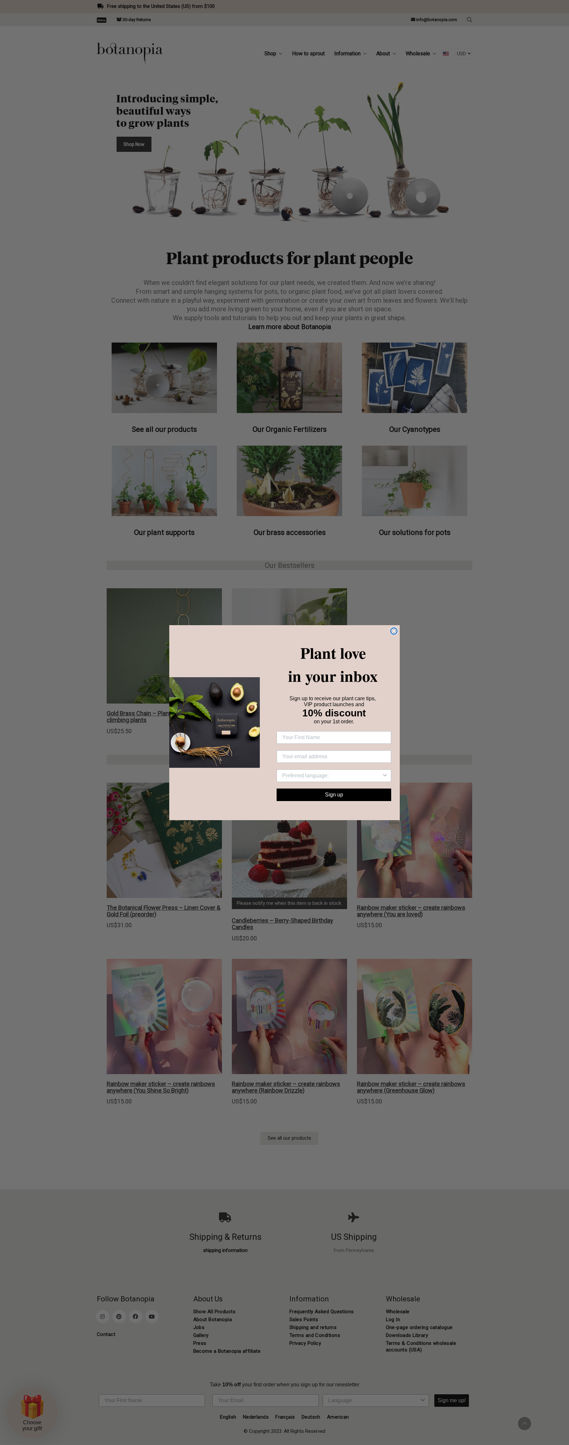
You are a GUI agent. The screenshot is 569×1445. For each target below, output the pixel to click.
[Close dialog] (394, 631)
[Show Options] (385, 776)
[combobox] (332, 776)
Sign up (334, 794)
